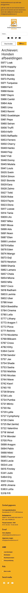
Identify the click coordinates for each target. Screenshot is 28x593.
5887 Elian (7, 237)
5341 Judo (7, 472)
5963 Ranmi (7, 111)
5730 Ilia (6, 408)
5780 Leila (7, 314)
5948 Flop (6, 152)
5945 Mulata (8, 164)
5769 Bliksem (8, 338)
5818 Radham (8, 290)
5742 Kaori (7, 383)
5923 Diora (7, 204)
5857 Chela (7, 273)
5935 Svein (7, 172)
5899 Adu (6, 229)
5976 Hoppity (8, 66)
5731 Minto (7, 403)
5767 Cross (7, 342)
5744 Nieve (7, 379)
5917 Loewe (7, 208)
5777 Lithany (8, 318)
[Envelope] (8, 38)
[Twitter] (16, 38)
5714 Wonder (8, 436)
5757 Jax (6, 359)
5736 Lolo (6, 395)
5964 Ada (6, 103)
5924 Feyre (7, 200)
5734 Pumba (8, 399)
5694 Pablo (7, 448)
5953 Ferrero (8, 139)
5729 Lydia (7, 412)
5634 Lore (6, 464)
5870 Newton (8, 261)
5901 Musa (7, 225)
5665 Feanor (8, 456)
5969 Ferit (6, 87)
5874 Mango (8, 253)
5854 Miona (7, 277)
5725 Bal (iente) (10, 424)
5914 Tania (7, 213)
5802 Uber (7, 298)
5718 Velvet (7, 432)
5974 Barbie (7, 74)
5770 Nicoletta (9, 334)
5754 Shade (8, 363)
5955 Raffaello (9, 135)
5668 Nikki (7, 452)
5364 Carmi (7, 351)
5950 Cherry (8, 143)
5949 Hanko (8, 148)
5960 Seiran (8, 123)
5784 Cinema (8, 310)
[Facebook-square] (12, 38)
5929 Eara (6, 184)
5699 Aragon (8, 444)
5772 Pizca (7, 326)
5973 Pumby (8, 78)
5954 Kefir (7, 131)
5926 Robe (7, 196)
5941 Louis (7, 168)
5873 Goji (6, 257)
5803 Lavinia (8, 294)
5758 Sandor (8, 355)
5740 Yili (6, 387)
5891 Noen (7, 233)
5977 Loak (7, 62)
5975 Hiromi (7, 70)
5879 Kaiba (7, 245)
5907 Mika (7, 221)
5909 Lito (6, 217)
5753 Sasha (7, 367)
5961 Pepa (7, 119)
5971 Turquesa (9, 82)
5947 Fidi (6, 156)
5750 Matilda (8, 371)
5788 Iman (7, 302)
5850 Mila (6, 282)
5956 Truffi (7, 127)
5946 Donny (8, 160)
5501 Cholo (7, 481)
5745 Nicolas (8, 375)
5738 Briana (7, 391)
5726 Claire (7, 420)
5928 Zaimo (7, 188)
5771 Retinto (8, 330)
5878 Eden (7, 249)
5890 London (8, 241)
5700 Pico (6, 440)
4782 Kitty (7, 347)
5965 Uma (7, 107)
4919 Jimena (8, 485)
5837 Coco (7, 286)
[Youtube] (20, 38)
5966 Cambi (8, 99)
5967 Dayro (7, 95)
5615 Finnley (8, 468)
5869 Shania (8, 265)
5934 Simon (8, 176)
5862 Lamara (8, 269)
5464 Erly (6, 477)
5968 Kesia (7, 91)
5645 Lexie (7, 460)
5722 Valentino (9, 428)
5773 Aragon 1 (9, 322)
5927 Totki (7, 192)
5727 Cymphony (10, 416)
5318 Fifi (6, 493)
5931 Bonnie (8, 180)
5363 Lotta (7, 489)
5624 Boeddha (9, 306)
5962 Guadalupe (10, 115)
